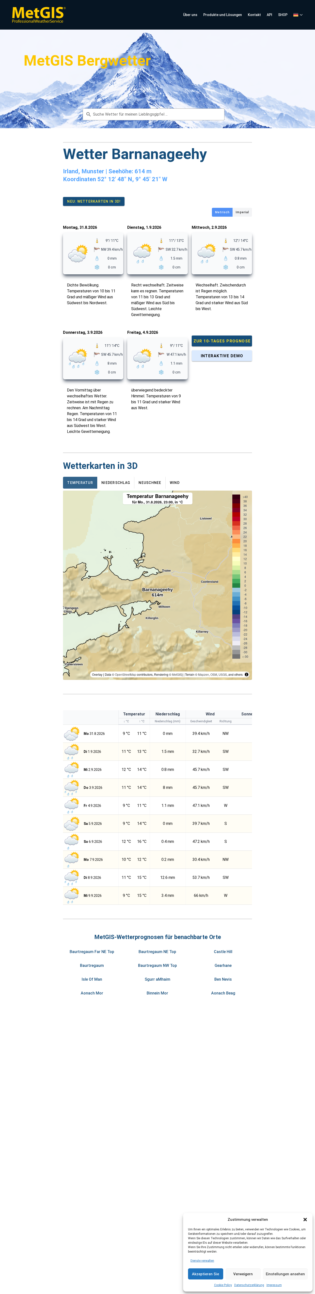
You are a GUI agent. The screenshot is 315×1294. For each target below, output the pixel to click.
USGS (223, 674)
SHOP (282, 15)
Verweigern (243, 1274)
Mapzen (203, 674)
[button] (305, 1219)
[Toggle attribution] (247, 674)
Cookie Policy (223, 1285)
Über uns (190, 15)
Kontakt (254, 15)
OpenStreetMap (125, 674)
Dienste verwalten (202, 1260)
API (269, 15)
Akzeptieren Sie (205, 1274)
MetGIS (177, 674)
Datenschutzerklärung (249, 1285)
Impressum (274, 1285)
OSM (213, 674)
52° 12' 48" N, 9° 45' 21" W (132, 179)
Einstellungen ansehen (285, 1274)
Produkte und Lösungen (222, 15)
